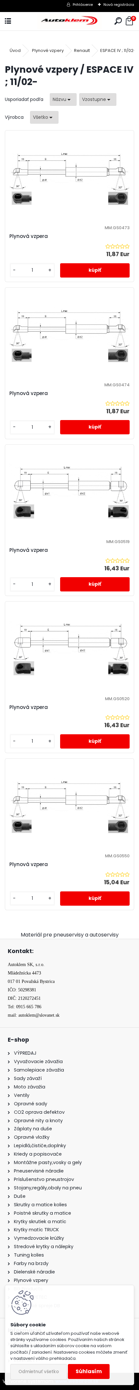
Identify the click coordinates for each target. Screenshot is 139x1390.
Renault (82, 50)
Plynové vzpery (48, 50)
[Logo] (69, 21)
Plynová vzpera (28, 236)
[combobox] (63, 99)
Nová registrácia (118, 4)
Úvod (15, 50)
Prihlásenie (83, 4)
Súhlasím (89, 1371)
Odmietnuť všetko (38, 1372)
